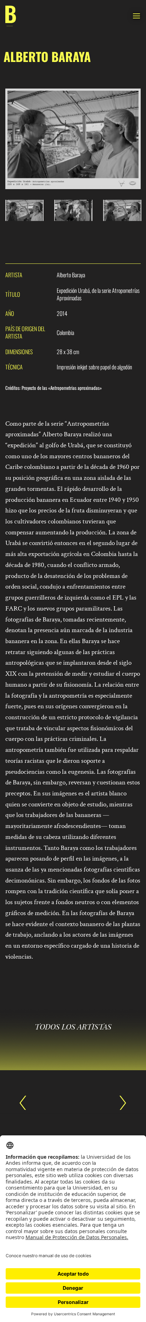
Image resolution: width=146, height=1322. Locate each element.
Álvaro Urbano (119, 1103)
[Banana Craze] (10, 16)
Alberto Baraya (26, 1103)
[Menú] (136, 15)
